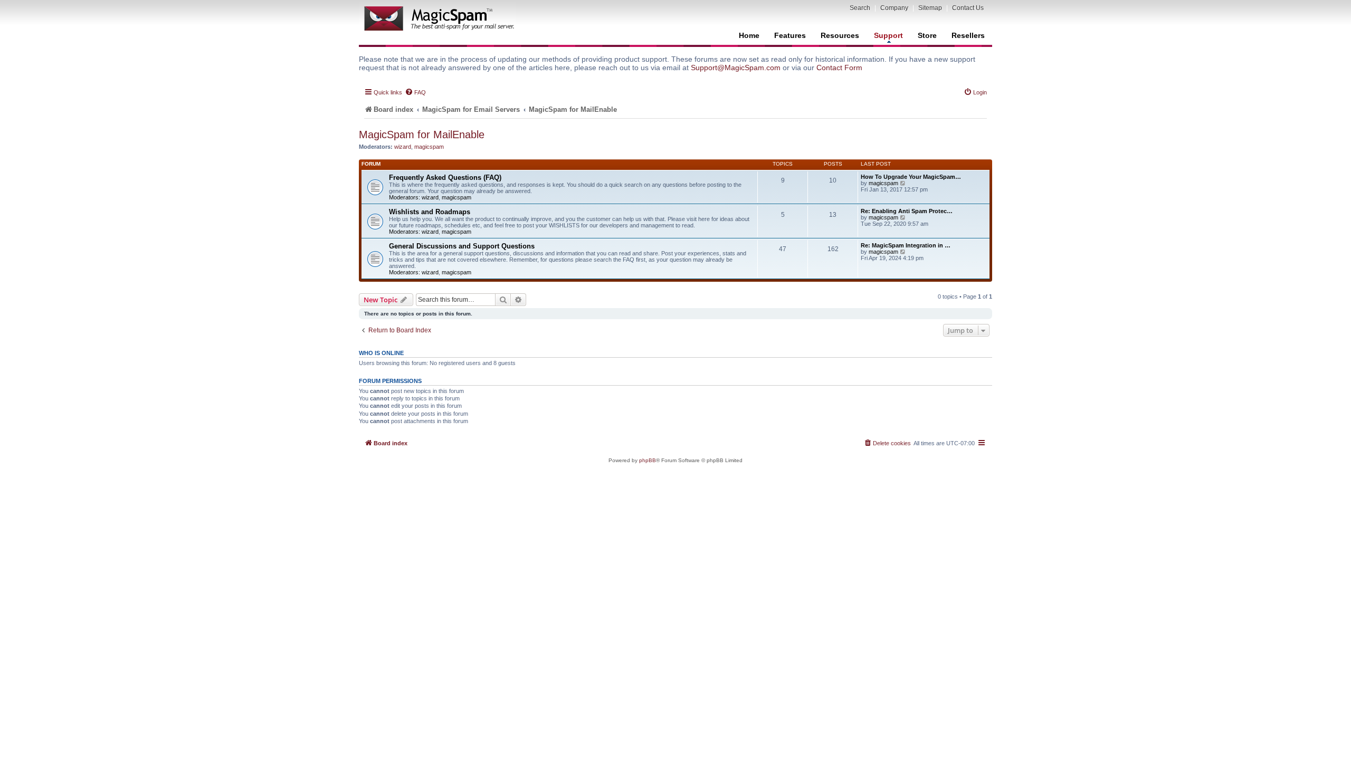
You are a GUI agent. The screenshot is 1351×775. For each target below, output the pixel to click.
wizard (402, 146)
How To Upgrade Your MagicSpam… (911, 177)
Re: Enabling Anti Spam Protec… (907, 211)
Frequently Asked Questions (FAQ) (445, 177)
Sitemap (930, 8)
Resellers (968, 35)
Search (860, 8)
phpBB (647, 460)
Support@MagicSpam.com (736, 67)
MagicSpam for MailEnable (421, 134)
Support (888, 35)
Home (749, 35)
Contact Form (839, 67)
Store (927, 35)
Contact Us (968, 8)
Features (790, 35)
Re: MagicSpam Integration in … (905, 245)
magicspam (429, 146)
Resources (840, 35)
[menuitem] (415, 92)
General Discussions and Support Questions (462, 246)
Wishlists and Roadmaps (429, 212)
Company (894, 8)
